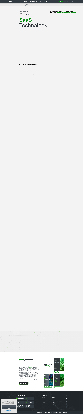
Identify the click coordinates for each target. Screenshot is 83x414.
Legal (46, 412)
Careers (43, 404)
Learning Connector (45, 402)
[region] (9, 406)
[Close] (16, 400)
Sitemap (60, 412)
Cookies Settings (64, 412)
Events (53, 404)
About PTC (44, 397)
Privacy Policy (55, 412)
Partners (53, 402)
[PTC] (17, 412)
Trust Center (50, 412)
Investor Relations (55, 397)
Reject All (8, 408)
